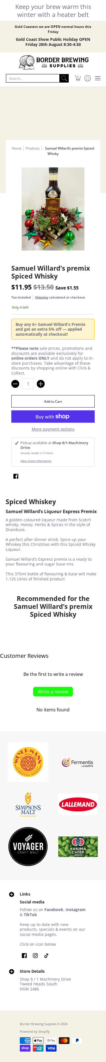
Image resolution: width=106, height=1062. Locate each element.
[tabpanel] (53, 540)
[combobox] (33, 78)
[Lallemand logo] (78, 805)
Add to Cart (53, 401)
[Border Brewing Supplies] (53, 62)
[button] (78, 78)
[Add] (41, 384)
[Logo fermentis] (78, 762)
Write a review (53, 692)
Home (16, 148)
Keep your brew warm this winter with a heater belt (53, 10)
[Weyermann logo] (28, 762)
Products (33, 148)
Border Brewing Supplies (38, 1024)
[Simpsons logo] (28, 804)
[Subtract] (15, 384)
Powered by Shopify (35, 1032)
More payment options (53, 429)
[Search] (64, 78)
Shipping (41, 297)
